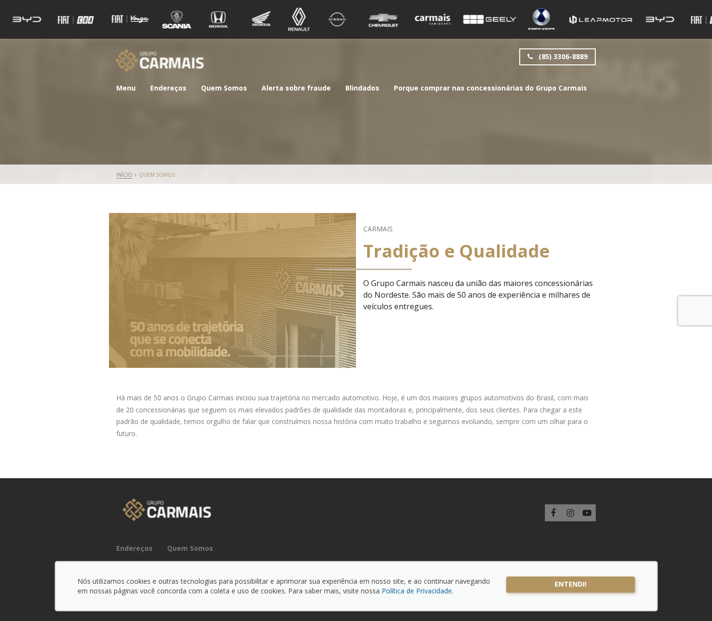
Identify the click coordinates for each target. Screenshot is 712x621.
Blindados (362, 87)
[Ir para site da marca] (27, 19)
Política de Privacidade (417, 590)
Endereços (168, 87)
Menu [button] (126, 87)
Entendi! (571, 584)
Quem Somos (224, 87)
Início (124, 174)
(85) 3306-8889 (562, 56)
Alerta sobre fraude (296, 87)
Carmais (159, 60)
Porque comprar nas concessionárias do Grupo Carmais (490, 87)
